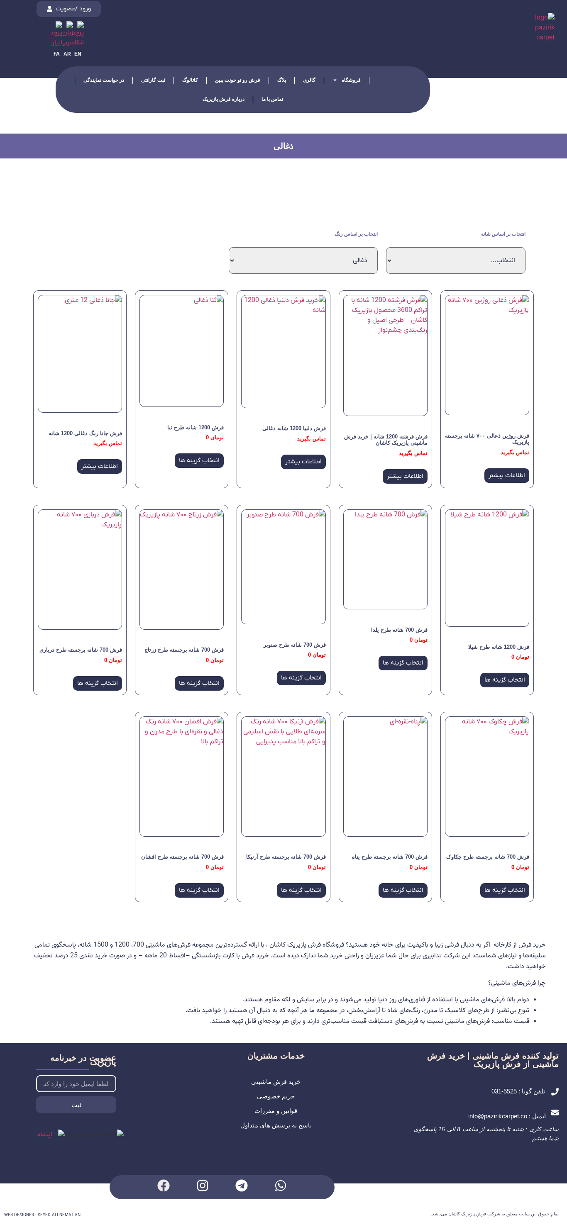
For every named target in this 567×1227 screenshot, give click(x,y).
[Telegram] (241, 1185)
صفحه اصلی (390, 80)
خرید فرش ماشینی (276, 1081)
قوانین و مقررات (275, 1110)
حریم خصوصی (276, 1096)
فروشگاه (351, 80)
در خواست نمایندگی (103, 80)
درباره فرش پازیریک (223, 99)
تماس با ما (272, 99)
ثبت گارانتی (153, 80)
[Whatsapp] (280, 1185)
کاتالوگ (190, 80)
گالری (309, 80)
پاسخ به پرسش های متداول (276, 1125)
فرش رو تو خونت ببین (237, 80)
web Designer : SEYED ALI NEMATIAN (42, 1215)
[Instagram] (202, 1185)
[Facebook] (163, 1185)
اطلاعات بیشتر (507, 475)
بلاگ (281, 80)
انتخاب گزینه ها (199, 460)
